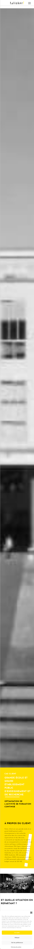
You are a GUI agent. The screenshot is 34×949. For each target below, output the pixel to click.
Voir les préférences (17, 942)
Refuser (17, 937)
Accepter (17, 932)
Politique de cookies (16, 946)
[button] (31, 913)
